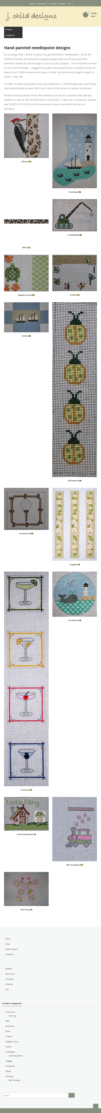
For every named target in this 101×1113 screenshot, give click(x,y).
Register (33, 4)
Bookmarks (10, 1026)
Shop (8, 944)
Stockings (9, 1076)
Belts (7, 1021)
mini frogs (13, 1016)
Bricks (8, 1031)
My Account (42, 4)
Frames (8, 1047)
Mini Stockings (14, 1080)
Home (8, 939)
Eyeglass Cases (12, 1041)
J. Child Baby (10, 1052)
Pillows (8, 1071)
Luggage (9, 1061)
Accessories (10, 1012)
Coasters (9, 1036)
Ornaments (10, 1066)
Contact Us (10, 954)
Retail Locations (12, 949)
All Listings (52, 4)
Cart (69, 4)
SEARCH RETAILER (19, 104)
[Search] (72, 1095)
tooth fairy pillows (16, 1056)
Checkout (62, 4)
